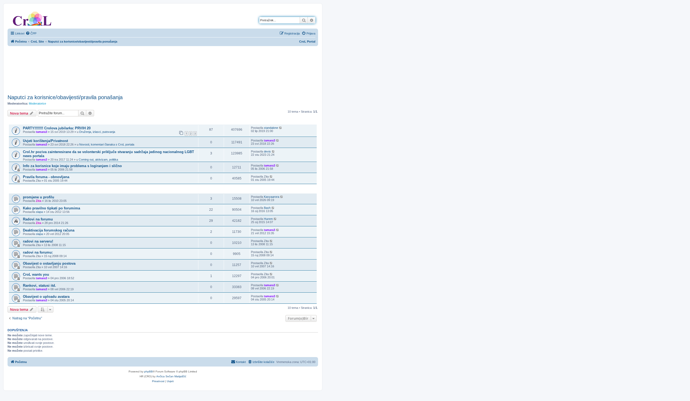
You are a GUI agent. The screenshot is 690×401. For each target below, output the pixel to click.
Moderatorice (37, 103)
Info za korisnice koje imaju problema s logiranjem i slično (72, 166)
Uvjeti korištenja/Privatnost (45, 141)
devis (267, 151)
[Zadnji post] (280, 127)
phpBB (148, 371)
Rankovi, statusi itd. (39, 286)
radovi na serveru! (38, 241)
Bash (267, 207)
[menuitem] (31, 33)
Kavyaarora (271, 196)
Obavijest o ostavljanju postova (49, 263)
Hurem (268, 218)
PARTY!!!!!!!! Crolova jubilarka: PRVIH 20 (57, 128)
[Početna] (32, 17)
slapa (39, 211)
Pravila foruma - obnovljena (46, 177)
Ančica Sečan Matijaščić (171, 376)
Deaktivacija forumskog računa (48, 230)
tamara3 (41, 131)
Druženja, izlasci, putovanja (97, 131)
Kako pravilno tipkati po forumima (51, 208)
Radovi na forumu (38, 219)
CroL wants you (36, 274)
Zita (38, 200)
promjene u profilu (38, 197)
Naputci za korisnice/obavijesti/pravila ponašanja (65, 97)
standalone (271, 127)
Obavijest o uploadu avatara (46, 297)
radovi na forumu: (38, 252)
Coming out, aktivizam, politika (98, 159)
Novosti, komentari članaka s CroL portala (106, 144)
